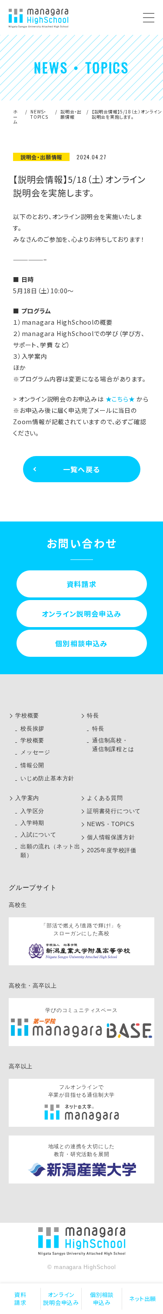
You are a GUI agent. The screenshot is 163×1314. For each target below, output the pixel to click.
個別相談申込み (102, 1298)
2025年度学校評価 (111, 850)
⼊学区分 (32, 811)
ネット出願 (142, 1298)
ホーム (15, 116)
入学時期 (32, 823)
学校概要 (27, 715)
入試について (38, 834)
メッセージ (35, 752)
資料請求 (20, 1298)
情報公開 (32, 765)
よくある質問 (105, 798)
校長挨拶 (32, 728)
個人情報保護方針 (111, 837)
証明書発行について (114, 811)
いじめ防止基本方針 (47, 778)
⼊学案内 (27, 798)
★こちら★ (120, 399)
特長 (93, 715)
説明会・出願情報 (71, 114)
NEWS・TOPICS (39, 114)
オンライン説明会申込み (61, 1298)
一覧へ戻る (81, 469)
